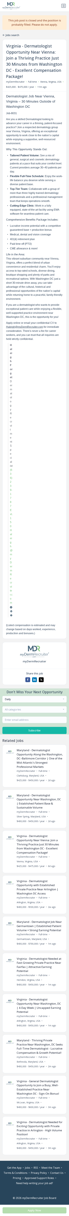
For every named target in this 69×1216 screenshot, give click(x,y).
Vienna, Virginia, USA (50, 81)
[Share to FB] (27, 679)
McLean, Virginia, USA (28, 1102)
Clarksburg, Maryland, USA (30, 775)
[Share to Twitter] (41, 679)
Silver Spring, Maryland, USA (31, 816)
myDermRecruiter (15, 81)
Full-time (32, 81)
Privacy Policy (39, 1173)
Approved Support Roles (39, 1178)
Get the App (14, 1167)
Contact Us (56, 1173)
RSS (36, 1167)
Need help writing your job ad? (34, 1183)
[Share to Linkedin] (34, 679)
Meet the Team (50, 1167)
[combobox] (34, 699)
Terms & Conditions (15, 1173)
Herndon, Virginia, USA (28, 979)
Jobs (27, 1167)
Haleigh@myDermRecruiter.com (24, 327)
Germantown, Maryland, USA (32, 939)
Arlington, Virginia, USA (28, 902)
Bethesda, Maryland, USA (30, 1061)
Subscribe (34, 730)
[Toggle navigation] (63, 6)
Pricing (17, 1178)
